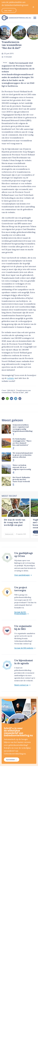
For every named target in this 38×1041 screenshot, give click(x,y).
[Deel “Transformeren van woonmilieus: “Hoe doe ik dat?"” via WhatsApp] (7, 398)
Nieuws (5, 62)
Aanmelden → (11, 759)
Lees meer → (9, 10)
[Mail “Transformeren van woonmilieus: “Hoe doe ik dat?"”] (19, 398)
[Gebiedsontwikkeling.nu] (16, 17)
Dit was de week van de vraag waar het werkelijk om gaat (14, 522)
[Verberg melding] (33, 7)
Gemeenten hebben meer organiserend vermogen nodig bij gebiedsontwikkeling (22, 428)
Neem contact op (21, 685)
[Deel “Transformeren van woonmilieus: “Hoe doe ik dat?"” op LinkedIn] (15, 398)
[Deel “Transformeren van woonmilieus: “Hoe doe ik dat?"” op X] (3, 398)
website (10, 378)
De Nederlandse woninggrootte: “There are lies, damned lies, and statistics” (22, 442)
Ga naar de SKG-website (23, 648)
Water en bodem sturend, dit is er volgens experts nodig (22, 467)
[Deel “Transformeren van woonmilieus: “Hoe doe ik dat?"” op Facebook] (11, 398)
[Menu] (35, 17)
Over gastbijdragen (22, 575)
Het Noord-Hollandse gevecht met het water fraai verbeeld (21, 479)
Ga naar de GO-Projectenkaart (20, 613)
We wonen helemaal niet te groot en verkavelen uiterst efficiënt (23, 455)
